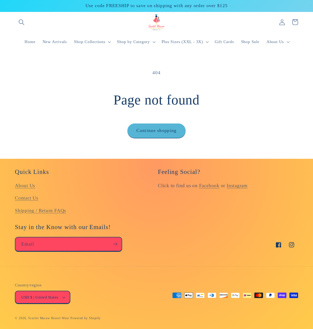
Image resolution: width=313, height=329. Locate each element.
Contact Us (26, 197)
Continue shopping (156, 130)
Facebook (209, 185)
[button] (21, 22)
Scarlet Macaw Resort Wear (48, 318)
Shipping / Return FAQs (40, 210)
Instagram (237, 185)
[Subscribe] (115, 244)
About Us (25, 185)
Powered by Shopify (85, 318)
